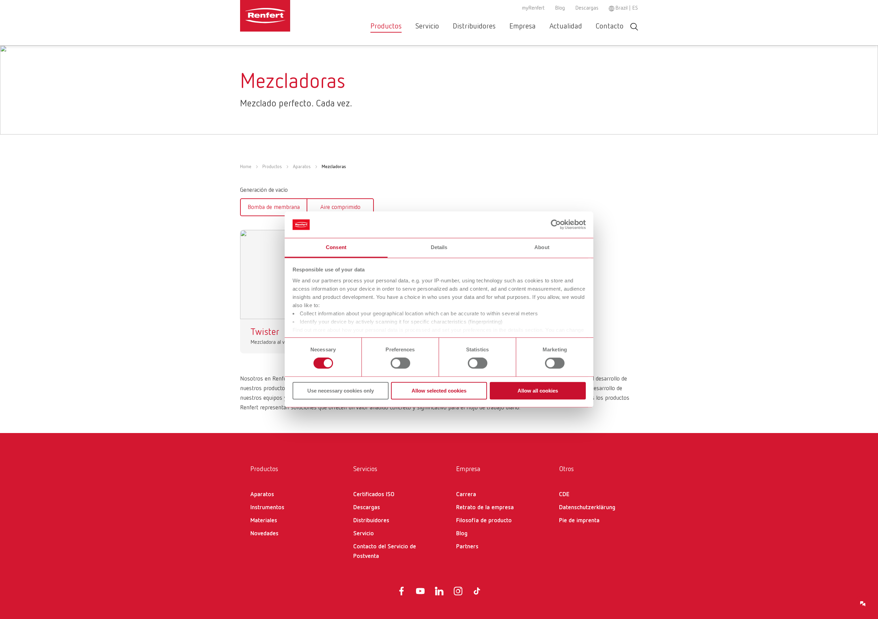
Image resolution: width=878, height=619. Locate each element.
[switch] (400, 363)
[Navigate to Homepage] (286, 16)
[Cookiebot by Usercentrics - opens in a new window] (556, 225)
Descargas (586, 8)
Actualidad (565, 26)
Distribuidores (474, 26)
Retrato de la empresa (485, 507)
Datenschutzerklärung (587, 507)
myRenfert (533, 8)
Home (245, 166)
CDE (564, 494)
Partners (467, 547)
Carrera (466, 494)
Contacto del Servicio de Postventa (384, 551)
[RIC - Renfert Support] (863, 604)
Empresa (522, 26)
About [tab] (541, 247)
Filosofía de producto (484, 520)
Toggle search (634, 26)
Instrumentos (267, 507)
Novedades (264, 533)
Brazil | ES (626, 8)
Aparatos (302, 166)
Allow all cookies (538, 391)
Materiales (263, 520)
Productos (386, 26)
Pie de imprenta (579, 520)
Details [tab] (439, 247)
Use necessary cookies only (340, 391)
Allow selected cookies (439, 391)
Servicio (427, 26)
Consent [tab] (336, 247)
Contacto (610, 26)
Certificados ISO (373, 494)
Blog (560, 8)
